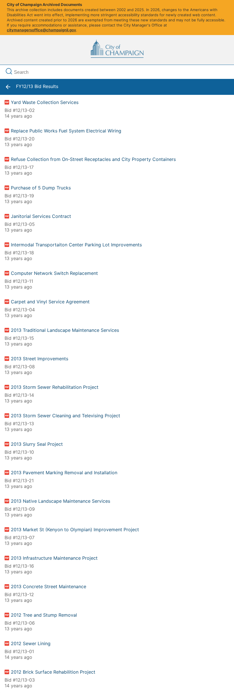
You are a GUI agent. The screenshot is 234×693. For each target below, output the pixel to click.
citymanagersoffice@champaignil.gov (41, 30)
